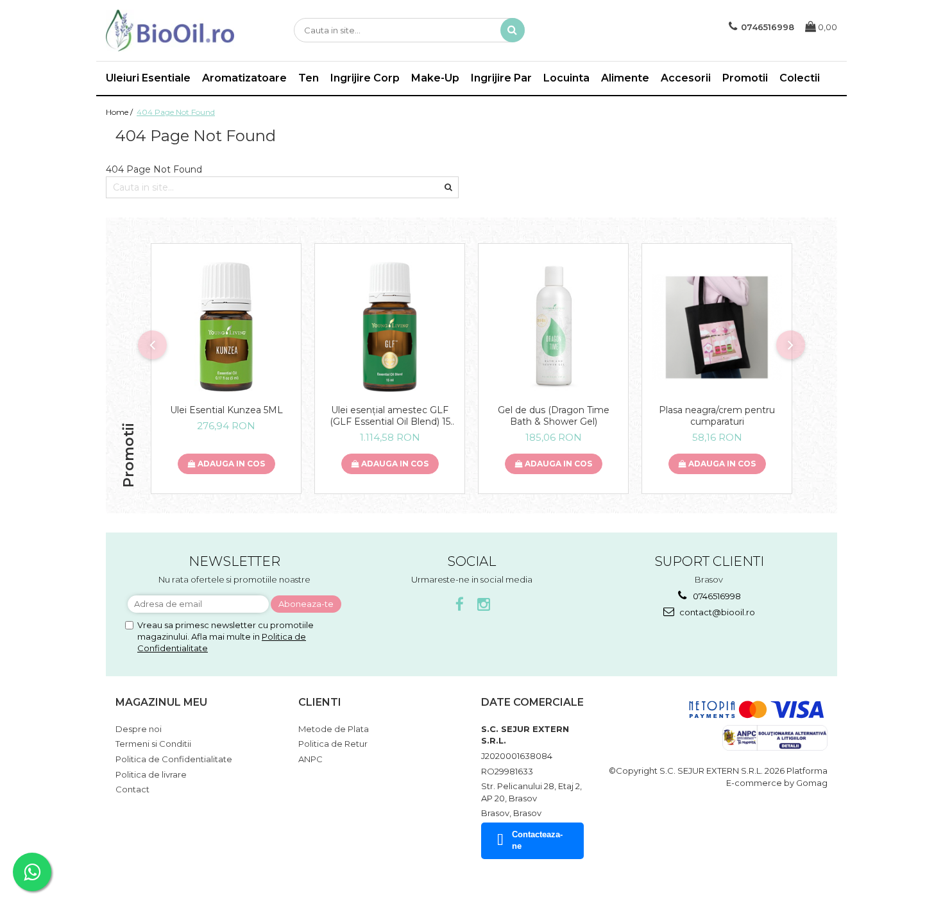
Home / (120, 112)
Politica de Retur (333, 743)
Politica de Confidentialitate (173, 759)
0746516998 (716, 596)
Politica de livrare (151, 774)
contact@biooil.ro (716, 612)
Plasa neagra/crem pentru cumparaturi (717, 415)
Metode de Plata (333, 729)
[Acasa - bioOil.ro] (170, 30)
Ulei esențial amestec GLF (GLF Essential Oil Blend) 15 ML (390, 415)
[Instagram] (484, 604)
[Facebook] (459, 604)
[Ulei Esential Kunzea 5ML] (226, 327)
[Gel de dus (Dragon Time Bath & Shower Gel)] (553, 327)
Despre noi (138, 729)
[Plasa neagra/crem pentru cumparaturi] (717, 327)
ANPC (310, 759)
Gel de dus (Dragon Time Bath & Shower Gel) (553, 415)
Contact (132, 789)
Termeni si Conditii (153, 743)
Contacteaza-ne (537, 840)
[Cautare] (512, 30)
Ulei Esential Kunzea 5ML (226, 410)
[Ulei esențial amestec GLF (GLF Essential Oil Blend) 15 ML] (390, 327)
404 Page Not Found (176, 112)
